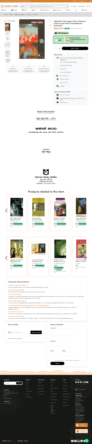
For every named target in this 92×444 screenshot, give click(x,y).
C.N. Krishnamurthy (59, 221)
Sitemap (64, 402)
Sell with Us (65, 388)
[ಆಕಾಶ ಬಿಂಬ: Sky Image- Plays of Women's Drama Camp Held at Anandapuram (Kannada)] (8, 27)
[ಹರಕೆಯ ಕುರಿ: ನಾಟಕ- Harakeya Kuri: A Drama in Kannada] (60, 257)
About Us (52, 382)
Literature (35, 14)
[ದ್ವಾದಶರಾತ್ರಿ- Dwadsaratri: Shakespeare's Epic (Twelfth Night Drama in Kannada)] (17, 257)
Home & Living (29, 396)
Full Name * (53, 341)
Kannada (29, 14)
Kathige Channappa (70, 62)
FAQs (51, 385)
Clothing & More (29, 391)
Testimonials (53, 396)
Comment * (53, 328)
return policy (37, 298)
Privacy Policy (77, 360)
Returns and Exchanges (67, 98)
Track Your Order (66, 396)
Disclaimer (40, 382)
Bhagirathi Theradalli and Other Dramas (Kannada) (59, 220)
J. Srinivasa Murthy (81, 221)
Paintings (28, 394)
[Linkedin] (85, 382)
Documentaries (53, 394)
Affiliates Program (66, 394)
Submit (57, 363)
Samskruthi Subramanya (13, 222)
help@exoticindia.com (13, 309)
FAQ (90, 1)
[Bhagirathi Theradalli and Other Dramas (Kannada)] (60, 216)
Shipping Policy (41, 391)
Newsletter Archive (54, 388)
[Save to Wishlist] (50, 22)
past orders (57, 313)
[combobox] (49, 6)
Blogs (51, 391)
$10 (59, 40)
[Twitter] (78, 382)
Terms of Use (69, 360)
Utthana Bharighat (38, 221)
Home (6, 14)
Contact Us (65, 382)
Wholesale (65, 391)
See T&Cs (16, 71)
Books (11, 14)
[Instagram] (83, 382)
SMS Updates (65, 405)
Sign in (75, 1)
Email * (52, 350)
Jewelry (27, 388)
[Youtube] (87, 382)
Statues (27, 382)
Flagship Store (78, 395)
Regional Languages (20, 14)
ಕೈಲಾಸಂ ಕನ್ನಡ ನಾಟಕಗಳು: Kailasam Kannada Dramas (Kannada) (16, 220)
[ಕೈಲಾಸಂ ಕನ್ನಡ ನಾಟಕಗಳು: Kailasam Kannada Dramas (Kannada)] (17, 216)
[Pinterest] (81, 382)
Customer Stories (53, 399)
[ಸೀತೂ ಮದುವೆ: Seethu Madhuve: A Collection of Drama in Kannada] (82, 257)
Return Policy (41, 385)
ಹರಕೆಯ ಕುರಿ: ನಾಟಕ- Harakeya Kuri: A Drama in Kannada (60, 261)
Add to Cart (75, 48)
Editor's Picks (53, 402)
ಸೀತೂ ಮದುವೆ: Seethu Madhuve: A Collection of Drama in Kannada (81, 261)
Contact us (83, 1)
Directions (77, 402)
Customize (65, 385)
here (45, 313)
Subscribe (19, 383)
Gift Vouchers (65, 399)
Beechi (78, 263)
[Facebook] (76, 382)
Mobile (64, 350)
